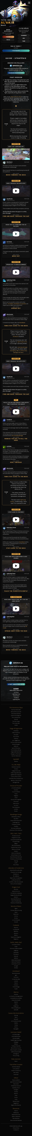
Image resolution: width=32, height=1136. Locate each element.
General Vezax (16, 1101)
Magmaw (16, 950)
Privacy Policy (16, 1128)
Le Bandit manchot (16, 879)
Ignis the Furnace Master (16, 1082)
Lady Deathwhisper (16, 1036)
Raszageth (16, 1028)
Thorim (16, 1097)
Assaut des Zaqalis (16, 1000)
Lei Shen (16, 809)
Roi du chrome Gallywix (16, 883)
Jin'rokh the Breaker (16, 788)
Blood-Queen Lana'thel (16, 1049)
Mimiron (16, 1093)
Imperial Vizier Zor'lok (16, 847)
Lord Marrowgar (16, 1034)
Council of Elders (16, 791)
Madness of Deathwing (16, 902)
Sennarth (16, 1019)
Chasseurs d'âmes (16, 824)
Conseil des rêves (16, 979)
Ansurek (16, 922)
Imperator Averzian (16, 767)
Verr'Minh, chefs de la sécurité (16, 881)
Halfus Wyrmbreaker (16, 960)
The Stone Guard (16, 835)
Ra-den (16, 811)
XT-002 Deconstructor (16, 1085)
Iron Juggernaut (16, 740)
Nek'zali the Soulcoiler (16, 711)
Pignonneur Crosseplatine (16, 878)
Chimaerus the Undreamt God (16, 778)
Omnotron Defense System (16, 948)
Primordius (16, 801)
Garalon (16, 851)
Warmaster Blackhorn (16, 899)
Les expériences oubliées (16, 998)
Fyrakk (16, 988)
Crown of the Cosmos (16, 776)
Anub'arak (16, 1074)
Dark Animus (16, 803)
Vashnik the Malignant (16, 715)
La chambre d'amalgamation (16, 996)
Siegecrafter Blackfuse (16, 752)
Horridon (16, 789)
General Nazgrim (16, 744)
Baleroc (16, 935)
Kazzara (16, 994)
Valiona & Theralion (16, 962)
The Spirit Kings (16, 841)
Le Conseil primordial (16, 1021)
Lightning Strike (22, 341)
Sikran (16, 912)
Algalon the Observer (16, 1105)
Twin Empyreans (16, 807)
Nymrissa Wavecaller (16, 709)
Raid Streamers (16, 1118)
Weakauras (16, 1112)
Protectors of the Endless (16, 859)
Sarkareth (16, 1009)
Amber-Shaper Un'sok (16, 855)
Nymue (16, 983)
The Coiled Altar (16, 723)
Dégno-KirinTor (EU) (16, 96)
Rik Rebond (16, 874)
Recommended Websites (16, 1120)
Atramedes (16, 952)
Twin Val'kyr (16, 1072)
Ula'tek (16, 725)
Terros (16, 1017)
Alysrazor (16, 933)
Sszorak (16, 719)
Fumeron (16, 985)
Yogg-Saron (16, 1103)
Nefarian (16, 958)
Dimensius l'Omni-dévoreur (16, 830)
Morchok (16, 889)
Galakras (16, 738)
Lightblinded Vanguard (16, 774)
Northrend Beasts (16, 1066)
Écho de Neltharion (16, 1007)
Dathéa (16, 1023)
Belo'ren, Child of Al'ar (16, 780)
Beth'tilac (16, 931)
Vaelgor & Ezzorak (16, 770)
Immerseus (16, 730)
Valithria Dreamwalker (16, 1051)
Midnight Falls (16, 782)
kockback (15, 336)
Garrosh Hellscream (16, 755)
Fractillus (16, 826)
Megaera (16, 795)
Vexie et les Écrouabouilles (16, 870)
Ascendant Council (16, 963)
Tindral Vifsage (16, 986)
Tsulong (16, 860)
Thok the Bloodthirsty (16, 750)
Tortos (16, 793)
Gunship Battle (16, 1038)
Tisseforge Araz (16, 822)
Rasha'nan (16, 914)
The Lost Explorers (16, 717)
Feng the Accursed (16, 837)
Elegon (16, 843)
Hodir (16, 1099)
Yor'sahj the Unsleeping (16, 893)
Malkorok (16, 746)
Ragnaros (16, 939)
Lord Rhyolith (16, 929)
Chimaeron (16, 954)
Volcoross (16, 977)
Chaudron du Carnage (16, 872)
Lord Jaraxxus (16, 1068)
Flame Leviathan (16, 1080)
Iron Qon (16, 805)
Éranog (16, 1015)
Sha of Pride (16, 736)
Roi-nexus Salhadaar (16, 828)
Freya (16, 1095)
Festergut (16, 1042)
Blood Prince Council (16, 1048)
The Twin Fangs (16, 721)
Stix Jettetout (16, 876)
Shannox (16, 927)
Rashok (16, 1002)
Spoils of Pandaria (16, 748)
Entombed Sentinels (16, 713)
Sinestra (16, 967)
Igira (16, 975)
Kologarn (16, 1089)
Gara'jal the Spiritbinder (16, 839)
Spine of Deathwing (16, 901)
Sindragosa (16, 1053)
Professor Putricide (16, 1046)
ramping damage (22, 347)
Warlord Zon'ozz (16, 891)
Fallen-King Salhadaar (16, 772)
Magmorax (16, 1006)
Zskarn (16, 1004)
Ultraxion (16, 897)
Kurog (16, 1025)
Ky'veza (16, 918)
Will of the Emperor (16, 845)
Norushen (16, 734)
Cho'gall (16, 965)
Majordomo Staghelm (16, 937)
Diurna (16, 1027)
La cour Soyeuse (16, 920)
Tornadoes (10, 303)
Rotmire (16, 761)
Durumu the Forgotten (16, 799)
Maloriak (16, 956)
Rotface (16, 1044)
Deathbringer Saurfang (16, 1040)
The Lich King (16, 1055)
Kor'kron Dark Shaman (16, 742)
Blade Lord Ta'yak (16, 849)
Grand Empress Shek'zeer (16, 857)
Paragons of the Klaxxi (16, 754)
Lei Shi (16, 862)
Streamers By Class (16, 1114)
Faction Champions (16, 1070)
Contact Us (16, 1129)
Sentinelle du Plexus (16, 816)
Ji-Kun (16, 797)
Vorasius (16, 768)
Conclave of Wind (16, 944)
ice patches (23, 303)
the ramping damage (17, 435)
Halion (16, 1061)
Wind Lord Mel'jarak (16, 853)
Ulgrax (16, 908)
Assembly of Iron (16, 1087)
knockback (16, 303)
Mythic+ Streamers (16, 1116)
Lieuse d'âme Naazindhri (16, 820)
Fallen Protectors (16, 732)
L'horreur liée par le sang (16, 910)
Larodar (16, 981)
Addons (16, 1110)
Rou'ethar (16, 818)
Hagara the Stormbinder (16, 895)
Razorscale (16, 1083)
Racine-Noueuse (16, 973)
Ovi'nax (16, 916)
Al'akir (16, 946)
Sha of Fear (16, 864)
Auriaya (16, 1091)
